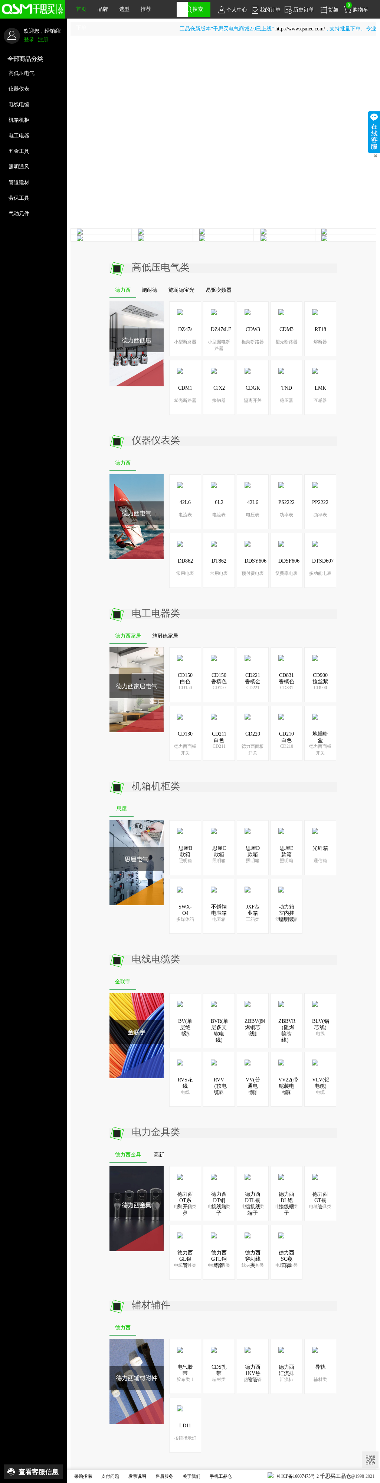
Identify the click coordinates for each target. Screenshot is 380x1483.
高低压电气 (22, 73)
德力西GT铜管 (320, 1200)
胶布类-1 (185, 1379)
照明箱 (185, 860)
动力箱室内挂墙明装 (286, 913)
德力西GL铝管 (185, 1259)
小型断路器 (185, 341)
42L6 (185, 502)
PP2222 (320, 502)
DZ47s (185, 329)
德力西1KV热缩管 (253, 1373)
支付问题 (110, 1476)
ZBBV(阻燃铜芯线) (255, 1027)
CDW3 (253, 329)
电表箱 (219, 919)
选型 (124, 9)
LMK (320, 388)
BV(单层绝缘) (185, 1027)
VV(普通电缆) (253, 1086)
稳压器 (286, 400)
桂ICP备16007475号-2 (298, 1476)
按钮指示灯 (185, 1438)
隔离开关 (253, 400)
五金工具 (19, 151)
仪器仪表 (19, 89)
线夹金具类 (253, 1265)
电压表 (252, 514)
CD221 (252, 687)
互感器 (320, 400)
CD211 (219, 746)
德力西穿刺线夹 (253, 1259)
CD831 (286, 687)
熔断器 (320, 341)
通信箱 (320, 860)
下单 (81, 27)
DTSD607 (323, 561)
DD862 (185, 561)
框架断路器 (253, 341)
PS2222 (286, 502)
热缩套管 (253, 1379)
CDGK (253, 388)
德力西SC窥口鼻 (286, 1259)
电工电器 (19, 135)
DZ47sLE (221, 329)
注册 (43, 39)
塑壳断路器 (286, 341)
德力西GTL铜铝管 (219, 1259)
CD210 (286, 746)
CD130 (185, 734)
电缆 (218, 1092)
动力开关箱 (286, 919)
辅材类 (219, 1379)
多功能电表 (320, 573)
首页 (81, 9)
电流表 (185, 514)
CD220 (252, 734)
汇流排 (286, 1379)
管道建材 (19, 182)
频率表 (320, 514)
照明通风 (19, 167)
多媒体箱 (185, 919)
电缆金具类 (185, 1206)
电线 (185, 1033)
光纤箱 (320, 848)
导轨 (320, 1367)
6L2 (219, 502)
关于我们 (191, 1476)
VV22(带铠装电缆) (288, 1086)
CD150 (185, 687)
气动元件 (19, 213)
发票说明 (137, 1476)
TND (286, 388)
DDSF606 (288, 561)
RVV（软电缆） (219, 1086)
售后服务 (164, 1476)
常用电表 (185, 573)
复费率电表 (286, 573)
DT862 (219, 561)
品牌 (103, 9)
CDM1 (185, 388)
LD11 (185, 1425)
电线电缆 (19, 104)
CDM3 (286, 329)
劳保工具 (19, 198)
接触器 (219, 400)
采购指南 (83, 1476)
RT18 (320, 329)
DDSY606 (255, 561)
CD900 (320, 687)
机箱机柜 (19, 120)
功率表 (286, 514)
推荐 (146, 9)
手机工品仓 (221, 1476)
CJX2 (219, 388)
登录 (29, 39)
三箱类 (252, 919)
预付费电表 (253, 573)
